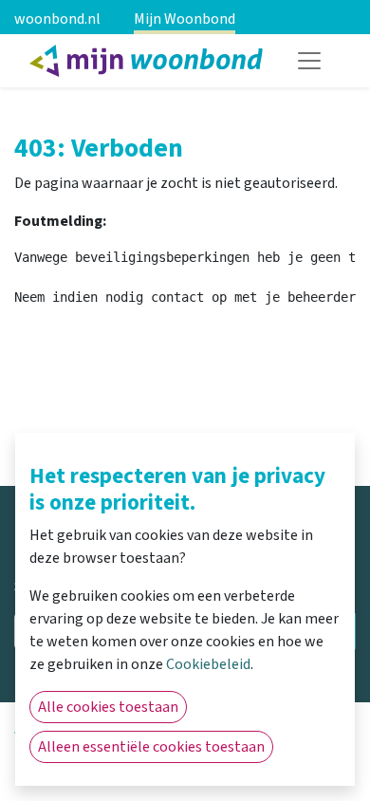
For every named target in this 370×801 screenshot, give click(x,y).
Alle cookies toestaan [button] (108, 707)
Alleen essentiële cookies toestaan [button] (151, 746)
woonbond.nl (57, 19)
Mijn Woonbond (184, 19)
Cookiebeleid (208, 664)
